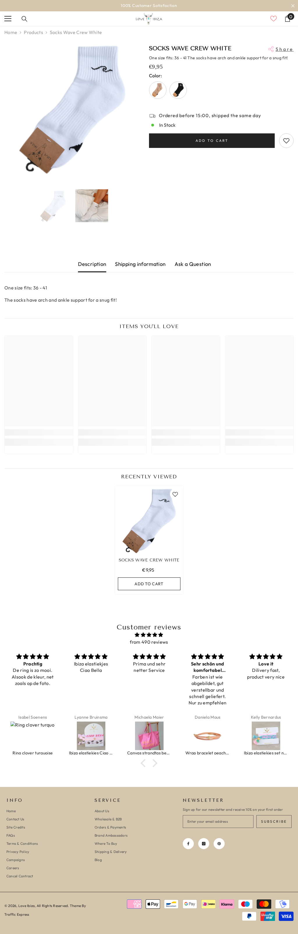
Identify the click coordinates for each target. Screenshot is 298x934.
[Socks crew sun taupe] (157, 90)
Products (33, 32)
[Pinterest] (219, 843)
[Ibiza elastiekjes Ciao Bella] (91, 736)
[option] (149, 5)
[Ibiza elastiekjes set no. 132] (266, 736)
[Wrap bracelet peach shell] (207, 736)
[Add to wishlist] (286, 140)
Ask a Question (193, 264)
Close (293, 5)
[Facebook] (188, 843)
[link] (39, 432)
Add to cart (212, 140)
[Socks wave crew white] (149, 520)
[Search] (24, 18)
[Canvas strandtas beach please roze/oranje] (149, 736)
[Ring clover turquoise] (32, 736)
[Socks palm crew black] (178, 90)
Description (92, 264)
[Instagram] (203, 843)
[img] (149, 634)
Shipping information (140, 264)
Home (10, 32)
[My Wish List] (273, 18)
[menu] (7, 18)
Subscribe (274, 821)
